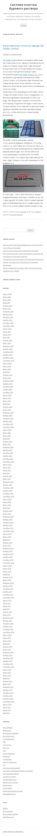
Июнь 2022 (7, 436)
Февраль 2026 (8, 311)
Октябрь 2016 (8, 629)
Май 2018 (6, 574)
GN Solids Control (10, 60)
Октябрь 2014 (8, 699)
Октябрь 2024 (8, 358)
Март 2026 (7, 308)
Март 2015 (7, 684)
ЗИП (4, 751)
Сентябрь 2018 (8, 563)
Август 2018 (7, 566)
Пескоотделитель (10, 762)
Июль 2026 (7, 297)
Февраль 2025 (8, 346)
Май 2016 (6, 644)
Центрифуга (7, 788)
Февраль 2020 (8, 517)
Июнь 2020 (7, 505)
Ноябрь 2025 (7, 320)
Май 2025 (6, 337)
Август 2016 (7, 635)
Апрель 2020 (7, 511)
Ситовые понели (16, 215)
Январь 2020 (7, 519)
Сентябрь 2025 (8, 326)
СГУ (4, 765)
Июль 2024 (7, 366)
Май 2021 (6, 473)
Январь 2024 (7, 384)
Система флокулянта (11, 774)
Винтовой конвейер (10, 733)
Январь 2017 (7, 621)
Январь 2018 (7, 586)
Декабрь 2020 (8, 488)
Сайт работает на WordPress (13, 832)
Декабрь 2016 (8, 623)
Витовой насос (8, 736)
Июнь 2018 (7, 571)
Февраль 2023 (8, 412)
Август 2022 (7, 430)
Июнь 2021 (7, 470)
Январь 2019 (7, 551)
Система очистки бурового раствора (23, 6)
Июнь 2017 (7, 606)
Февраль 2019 (8, 548)
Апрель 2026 (7, 306)
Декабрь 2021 (8, 453)
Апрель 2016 (7, 647)
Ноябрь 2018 (7, 557)
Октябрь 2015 (8, 664)
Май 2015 (6, 678)
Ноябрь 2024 (7, 355)
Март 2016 (7, 649)
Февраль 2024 (8, 381)
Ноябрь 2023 (7, 389)
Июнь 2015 (7, 675)
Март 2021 (7, 479)
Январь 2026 (7, 314)
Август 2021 (7, 465)
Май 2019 (6, 540)
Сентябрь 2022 (8, 427)
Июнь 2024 (7, 369)
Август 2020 (7, 499)
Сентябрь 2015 (8, 667)
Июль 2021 (7, 467)
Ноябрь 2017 (7, 592)
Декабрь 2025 (8, 317)
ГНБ (4, 742)
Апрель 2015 (7, 681)
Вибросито (7, 730)
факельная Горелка (10, 782)
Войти (5, 808)
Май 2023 (6, 404)
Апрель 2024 (7, 375)
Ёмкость (6, 748)
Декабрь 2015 (8, 658)
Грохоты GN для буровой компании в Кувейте (20, 251)
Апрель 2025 (7, 340)
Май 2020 (6, 508)
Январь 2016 (7, 655)
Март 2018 (7, 580)
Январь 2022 (7, 450)
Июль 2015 (7, 673)
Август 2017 (7, 600)
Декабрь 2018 (8, 554)
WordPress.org (8, 817)
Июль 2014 (7, 707)
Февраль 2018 (8, 583)
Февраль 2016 (8, 652)
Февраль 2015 (8, 687)
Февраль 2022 (8, 447)
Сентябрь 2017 (8, 597)
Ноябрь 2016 (7, 626)
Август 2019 (7, 534)
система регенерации (11, 768)
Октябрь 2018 (8, 560)
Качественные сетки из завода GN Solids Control (23, 47)
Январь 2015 (7, 690)
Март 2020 (7, 514)
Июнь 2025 (7, 334)
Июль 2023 (7, 398)
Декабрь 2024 (8, 352)
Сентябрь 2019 (8, 531)
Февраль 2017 (8, 618)
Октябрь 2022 (8, 424)
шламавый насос (9, 794)
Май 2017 (6, 609)
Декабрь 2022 (8, 418)
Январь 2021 (7, 485)
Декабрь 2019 (8, 522)
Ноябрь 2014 (7, 696)
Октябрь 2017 (8, 595)
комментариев (10, 814)
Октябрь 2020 (8, 493)
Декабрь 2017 (8, 589)
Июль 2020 (7, 502)
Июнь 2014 (7, 710)
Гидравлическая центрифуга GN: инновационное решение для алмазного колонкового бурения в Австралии (23, 262)
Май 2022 (6, 439)
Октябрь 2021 (8, 459)
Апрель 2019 (7, 543)
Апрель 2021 (7, 476)
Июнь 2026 (7, 300)
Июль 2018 (7, 569)
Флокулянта (7, 785)
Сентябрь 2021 (8, 462)
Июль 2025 (7, 332)
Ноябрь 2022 (7, 421)
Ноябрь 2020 (7, 491)
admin (38, 212)
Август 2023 (7, 395)
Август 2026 (7, 294)
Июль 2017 (7, 603)
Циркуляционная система (13, 791)
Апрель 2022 (7, 441)
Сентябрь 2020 (8, 496)
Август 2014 (7, 704)
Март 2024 (7, 378)
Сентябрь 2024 (8, 360)
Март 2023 (7, 410)
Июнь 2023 (7, 401)
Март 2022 (7, 444)
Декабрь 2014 (8, 693)
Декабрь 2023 (8, 386)
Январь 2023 (7, 415)
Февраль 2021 (8, 482)
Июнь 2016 (7, 641)
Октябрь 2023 (8, 392)
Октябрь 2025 (8, 323)
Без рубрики (8, 727)
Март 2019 (7, 545)
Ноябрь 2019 (7, 525)
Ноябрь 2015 (7, 661)
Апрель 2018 (7, 577)
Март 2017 (7, 615)
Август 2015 (7, 670)
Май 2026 (6, 303)
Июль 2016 (7, 638)
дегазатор (7, 745)
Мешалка (6, 756)
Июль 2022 (7, 433)
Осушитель (7, 759)
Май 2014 (6, 713)
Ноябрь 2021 (7, 456)
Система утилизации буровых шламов (18, 771)
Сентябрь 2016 (8, 632)
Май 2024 (6, 372)
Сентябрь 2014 (8, 701)
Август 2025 (7, 329)
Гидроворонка (8, 739)
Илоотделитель (9, 753)
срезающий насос (10, 779)
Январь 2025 (7, 349)
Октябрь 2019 (8, 528)
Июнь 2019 (7, 537)
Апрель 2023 (7, 407)
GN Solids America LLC (28, 74)
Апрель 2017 (7, 612)
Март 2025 (7, 343)
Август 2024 (7, 363)
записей (8, 811)
